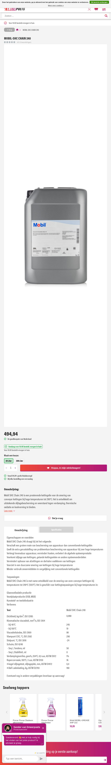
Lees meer (8, 510)
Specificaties (56, 529)
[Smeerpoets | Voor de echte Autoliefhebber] (15, 9)
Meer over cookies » (56, 6)
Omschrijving (20, 530)
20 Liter (9, 460)
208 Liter (19, 460)
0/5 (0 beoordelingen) (24, 42)
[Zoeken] (106, 16)
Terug (10, 29)
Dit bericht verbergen (99, 2)
